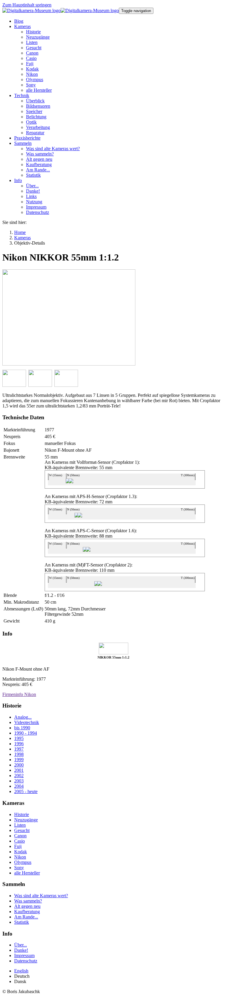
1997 (19, 748)
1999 (19, 759)
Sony (19, 867)
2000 (19, 764)
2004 (19, 786)
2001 (19, 770)
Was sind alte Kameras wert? (41, 895)
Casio (19, 841)
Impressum (24, 955)
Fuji (18, 846)
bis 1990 (22, 727)
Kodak (20, 851)
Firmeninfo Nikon (19, 694)
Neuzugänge (26, 819)
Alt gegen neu (27, 906)
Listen (20, 825)
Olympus (22, 862)
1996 (19, 743)
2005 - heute (26, 791)
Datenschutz (25, 960)
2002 (19, 775)
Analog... (23, 717)
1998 (19, 754)
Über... (20, 944)
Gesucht (22, 830)
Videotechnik (26, 722)
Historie (21, 814)
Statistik (21, 922)
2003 (19, 780)
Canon (20, 835)
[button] (22, 26)
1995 (19, 738)
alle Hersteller (27, 872)
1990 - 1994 (25, 733)
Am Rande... (26, 916)
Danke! (21, 950)
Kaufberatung (27, 911)
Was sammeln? (28, 900)
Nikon (20, 856)
